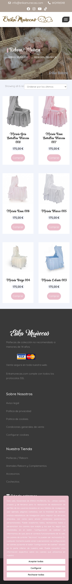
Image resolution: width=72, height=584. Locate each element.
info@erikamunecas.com (27, 3)
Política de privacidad (18, 411)
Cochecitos (12, 481)
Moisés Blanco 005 (54, 211)
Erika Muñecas (19, 57)
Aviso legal (12, 403)
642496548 (58, 3)
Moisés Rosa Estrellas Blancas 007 (54, 138)
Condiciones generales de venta (25, 426)
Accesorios (13, 473)
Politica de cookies (17, 419)
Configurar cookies (17, 434)
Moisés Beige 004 (18, 280)
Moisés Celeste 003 (54, 280)
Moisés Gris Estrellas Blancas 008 (18, 138)
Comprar (18, 157)
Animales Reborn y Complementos (26, 465)
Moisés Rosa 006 (18, 211)
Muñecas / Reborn (17, 458)
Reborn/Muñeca (45, 57)
